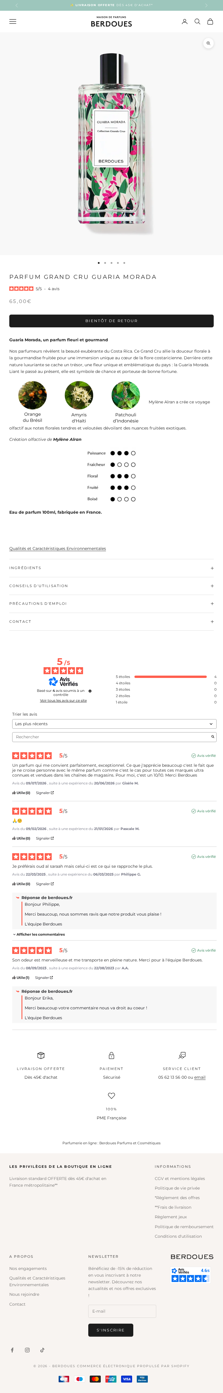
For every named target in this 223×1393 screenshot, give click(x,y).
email (200, 1077)
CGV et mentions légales (180, 1178)
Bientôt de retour (111, 320)
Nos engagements (28, 1268)
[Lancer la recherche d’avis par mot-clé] (213, 737)
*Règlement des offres (177, 1197)
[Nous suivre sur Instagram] (27, 1350)
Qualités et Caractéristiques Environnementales (57, 548)
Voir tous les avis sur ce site (63, 701)
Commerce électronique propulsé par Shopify (133, 1366)
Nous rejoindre (24, 1294)
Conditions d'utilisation (178, 1236)
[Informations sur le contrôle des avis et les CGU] (90, 691)
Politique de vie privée (177, 1188)
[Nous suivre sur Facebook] (12, 1350)
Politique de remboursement (184, 1226)
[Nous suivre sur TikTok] (42, 1350)
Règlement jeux (171, 1216)
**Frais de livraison (173, 1207)
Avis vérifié (206, 755)
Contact (17, 1304)
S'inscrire (111, 1330)
